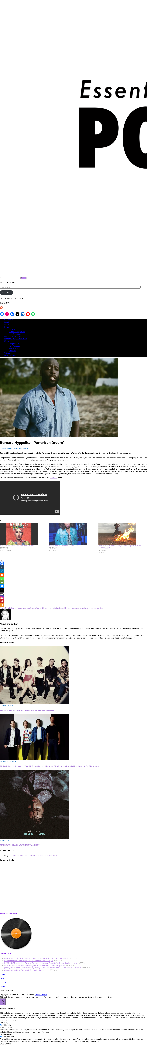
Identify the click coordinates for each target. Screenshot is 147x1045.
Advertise (4, 982)
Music (6, 341)
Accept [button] (99, 997)
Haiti (67, 608)
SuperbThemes (41, 995)
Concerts (12, 350)
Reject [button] (104, 997)
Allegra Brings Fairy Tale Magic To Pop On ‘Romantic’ (25, 970)
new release (74, 608)
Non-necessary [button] (6, 1034)
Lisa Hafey (6, 448)
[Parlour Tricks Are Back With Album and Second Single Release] (34, 703)
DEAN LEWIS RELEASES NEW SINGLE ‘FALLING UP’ (20, 845)
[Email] (2, 582)
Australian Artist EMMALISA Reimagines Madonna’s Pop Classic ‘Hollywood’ (34, 965)
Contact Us (8, 320)
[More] (2, 605)
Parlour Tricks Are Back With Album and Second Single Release (27, 710)
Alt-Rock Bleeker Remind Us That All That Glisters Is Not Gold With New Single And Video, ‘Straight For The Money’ (49, 766)
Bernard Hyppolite (43, 608)
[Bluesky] (2, 586)
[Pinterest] (2, 601)
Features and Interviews (14, 336)
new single (84, 608)
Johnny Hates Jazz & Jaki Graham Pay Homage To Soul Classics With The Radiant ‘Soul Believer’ (42, 968)
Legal (6, 322)
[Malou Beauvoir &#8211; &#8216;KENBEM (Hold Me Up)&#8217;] (72, 534)
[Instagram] (2, 597)
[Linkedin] (2, 571)
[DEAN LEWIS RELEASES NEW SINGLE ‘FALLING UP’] (34, 838)
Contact (3, 974)
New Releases (14, 346)
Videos (7, 353)
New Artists (13, 348)
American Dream (29, 608)
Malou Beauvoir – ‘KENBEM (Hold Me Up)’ (64, 546)
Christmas (17, 334)
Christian (55, 608)
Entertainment (10, 355)
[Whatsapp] (2, 578)
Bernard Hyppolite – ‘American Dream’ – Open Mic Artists (35, 855)
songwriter (98, 608)
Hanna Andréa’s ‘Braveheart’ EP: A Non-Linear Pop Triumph (28, 960)
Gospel (62, 608)
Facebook (53, 478)
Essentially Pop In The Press (15, 339)
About (2, 986)
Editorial (12, 329)
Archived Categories (17, 331)
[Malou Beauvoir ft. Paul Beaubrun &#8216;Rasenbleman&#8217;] (23, 534)
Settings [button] (111, 997)
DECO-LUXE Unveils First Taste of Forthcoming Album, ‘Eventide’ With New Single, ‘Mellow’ (40, 963)
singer (91, 608)
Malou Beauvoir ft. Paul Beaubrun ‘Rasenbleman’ (17, 546)
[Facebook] (2, 563)
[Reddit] (2, 575)
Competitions (14, 343)
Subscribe (6, 293)
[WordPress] (2, 593)
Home (6, 327)
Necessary (7, 1025)
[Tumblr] (2, 567)
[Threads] (2, 590)
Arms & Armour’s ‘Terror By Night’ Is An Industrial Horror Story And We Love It (36, 958)
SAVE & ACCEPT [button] (6, 1044)
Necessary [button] (4, 1022)
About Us (8, 324)
